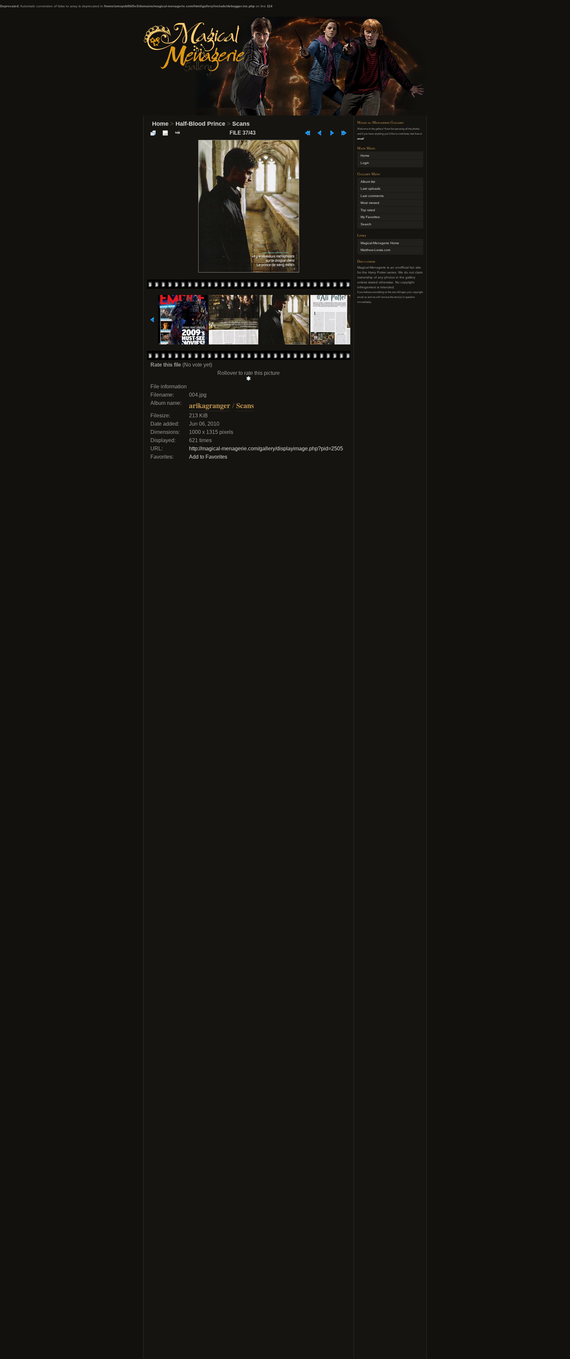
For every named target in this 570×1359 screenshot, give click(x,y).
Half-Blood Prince (200, 123)
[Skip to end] (344, 133)
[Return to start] (307, 133)
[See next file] (332, 133)
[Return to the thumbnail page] (153, 133)
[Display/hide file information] (165, 133)
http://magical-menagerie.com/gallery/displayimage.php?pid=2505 (266, 448)
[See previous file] (320, 133)
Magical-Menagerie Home (380, 243)
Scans (241, 123)
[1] (248, 378)
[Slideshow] (177, 133)
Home (160, 123)
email (360, 138)
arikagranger (209, 405)
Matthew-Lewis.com (375, 250)
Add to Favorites (208, 457)
